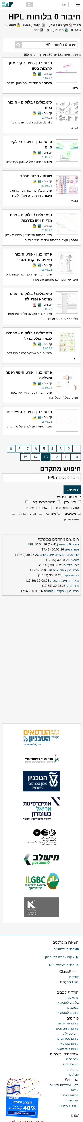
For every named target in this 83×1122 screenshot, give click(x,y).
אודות (75, 1090)
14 (35, 457)
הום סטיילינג (70, 1033)
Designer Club (69, 982)
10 (76, 457)
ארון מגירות (71, 565)
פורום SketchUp (68, 1049)
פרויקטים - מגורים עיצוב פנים (59, 554)
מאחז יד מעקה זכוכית (64, 580)
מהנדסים (72, 1069)
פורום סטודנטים (68, 1038)
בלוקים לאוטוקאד (67, 1002)
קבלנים (74, 1074)
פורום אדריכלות (68, 1023)
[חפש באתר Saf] (29, 4)
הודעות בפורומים (67, 508)
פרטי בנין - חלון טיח (66, 570)
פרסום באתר (70, 1095)
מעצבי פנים (71, 1064)
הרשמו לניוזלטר (64, 949)
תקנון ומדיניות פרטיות (64, 1085)
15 (25, 457)
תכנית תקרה (70, 575)
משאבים (70, 513)
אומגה (74, 560)
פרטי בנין (70, 502)
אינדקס (51, 513)
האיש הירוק (71, 519)
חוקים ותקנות (28, 513)
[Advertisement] (41, 625)
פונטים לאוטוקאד (67, 1012)
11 (66, 457)
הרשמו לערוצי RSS (61, 965)
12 (56, 457)
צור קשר (73, 1100)
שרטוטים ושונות (36, 508)
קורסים (74, 977)
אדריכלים (72, 1059)
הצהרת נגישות (69, 1105)
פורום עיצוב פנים (67, 1028)
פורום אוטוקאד (69, 1043)
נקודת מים (72, 549)
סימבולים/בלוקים (44, 502)
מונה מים (72, 585)
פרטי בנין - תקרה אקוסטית (61, 591)
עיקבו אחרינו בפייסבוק (59, 957)
